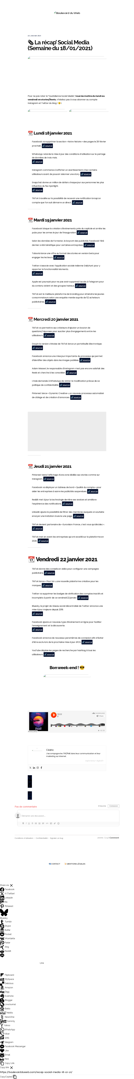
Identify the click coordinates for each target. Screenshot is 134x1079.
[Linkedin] (34, 768)
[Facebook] (41, 768)
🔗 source (47, 145)
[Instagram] (38, 768)
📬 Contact (54, 864)
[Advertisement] (67, 431)
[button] (121, 13)
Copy (6, 1076)
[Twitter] (30, 768)
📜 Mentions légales (74, 864)
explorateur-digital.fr (94, 760)
